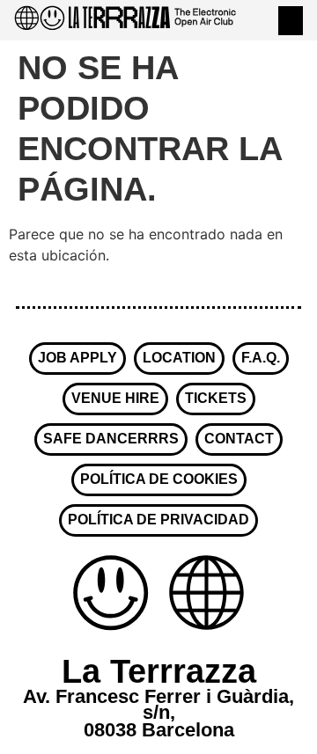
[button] (290, 20)
